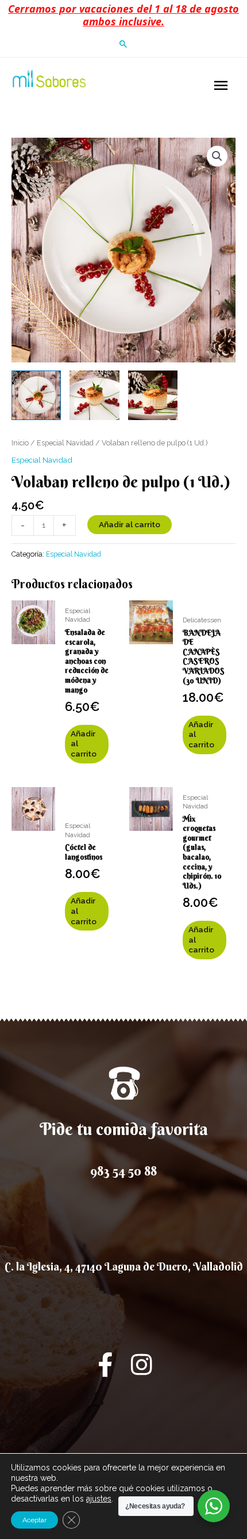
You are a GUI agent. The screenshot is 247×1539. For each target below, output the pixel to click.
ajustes (98, 1498)
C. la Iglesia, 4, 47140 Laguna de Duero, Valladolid (124, 1266)
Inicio (20, 442)
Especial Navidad (65, 442)
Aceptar (34, 1520)
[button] (123, 44)
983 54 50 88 (123, 1171)
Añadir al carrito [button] (84, 744)
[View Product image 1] (36, 395)
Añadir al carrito (129, 524)
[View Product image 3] (152, 395)
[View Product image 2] (94, 395)
